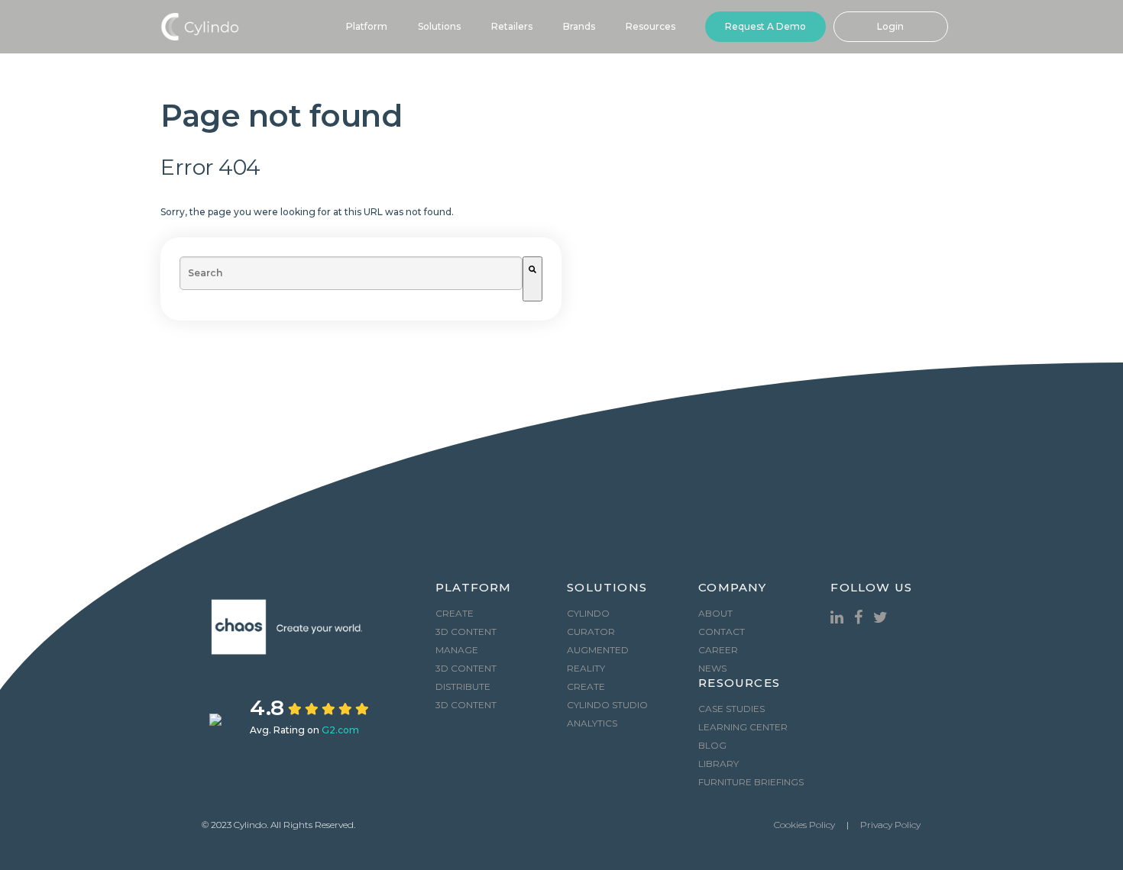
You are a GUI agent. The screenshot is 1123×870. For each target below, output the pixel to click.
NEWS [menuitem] (712, 668)
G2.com (340, 730)
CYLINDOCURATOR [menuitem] (591, 622)
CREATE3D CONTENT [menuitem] (466, 622)
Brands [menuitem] (579, 26)
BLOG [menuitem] (712, 745)
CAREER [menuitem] (718, 650)
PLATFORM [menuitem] (473, 588)
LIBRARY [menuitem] (718, 763)
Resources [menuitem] (650, 26)
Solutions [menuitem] (439, 26)
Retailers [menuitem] (511, 26)
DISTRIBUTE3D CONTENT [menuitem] (466, 695)
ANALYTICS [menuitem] (592, 723)
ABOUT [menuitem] (715, 613)
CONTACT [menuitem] (721, 631)
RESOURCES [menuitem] (739, 683)
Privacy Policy (890, 824)
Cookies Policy (804, 824)
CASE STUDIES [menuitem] (731, 708)
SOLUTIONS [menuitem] (607, 588)
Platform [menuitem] (366, 26)
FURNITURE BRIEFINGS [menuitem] (751, 782)
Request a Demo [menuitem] (765, 26)
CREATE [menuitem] (586, 686)
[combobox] (351, 273)
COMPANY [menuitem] (732, 588)
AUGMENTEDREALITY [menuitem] (598, 659)
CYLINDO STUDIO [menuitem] (607, 704)
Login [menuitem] (890, 26)
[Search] (532, 278)
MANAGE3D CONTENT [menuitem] (466, 659)
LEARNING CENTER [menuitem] (743, 727)
